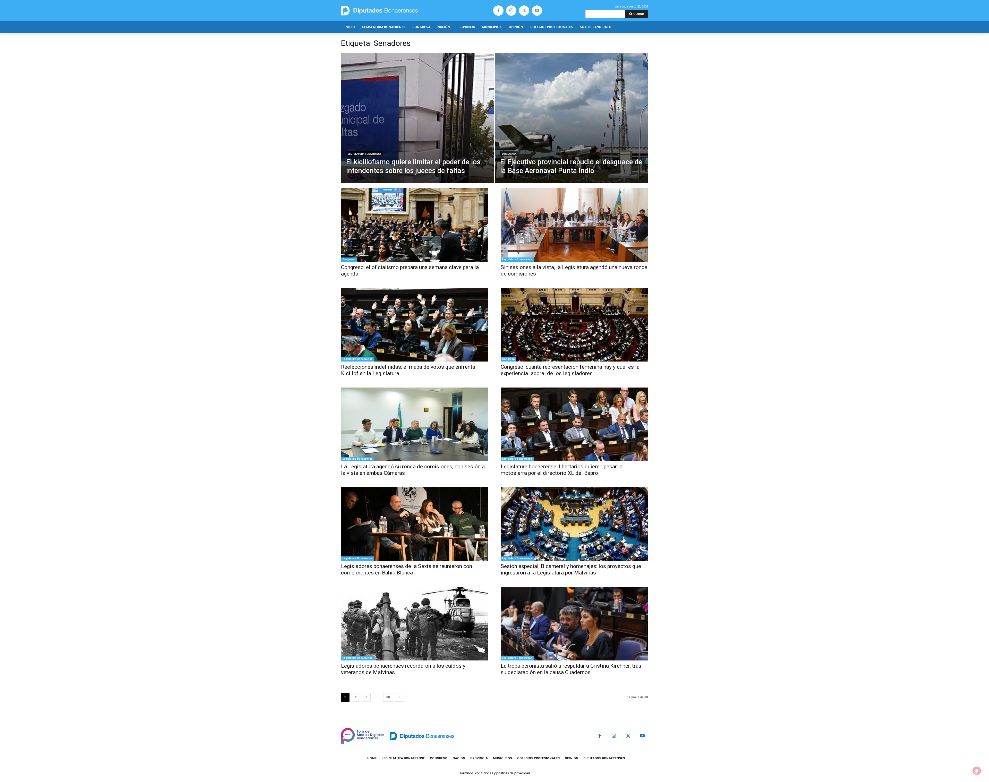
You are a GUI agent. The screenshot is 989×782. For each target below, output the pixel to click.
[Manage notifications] (977, 771)
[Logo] (403, 10)
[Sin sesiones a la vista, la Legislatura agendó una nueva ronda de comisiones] (574, 225)
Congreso (349, 259)
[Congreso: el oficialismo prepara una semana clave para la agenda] (414, 225)
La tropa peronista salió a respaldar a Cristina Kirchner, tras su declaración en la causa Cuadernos (571, 669)
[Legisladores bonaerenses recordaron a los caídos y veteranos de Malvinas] (414, 623)
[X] (524, 10)
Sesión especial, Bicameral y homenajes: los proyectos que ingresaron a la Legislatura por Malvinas (571, 569)
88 (388, 697)
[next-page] (399, 697)
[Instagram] (511, 10)
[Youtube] (537, 10)
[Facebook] (498, 10)
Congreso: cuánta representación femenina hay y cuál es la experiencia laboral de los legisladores (570, 370)
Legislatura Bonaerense (364, 153)
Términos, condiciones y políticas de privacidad (494, 773)
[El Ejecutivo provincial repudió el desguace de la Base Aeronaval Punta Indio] (571, 118)
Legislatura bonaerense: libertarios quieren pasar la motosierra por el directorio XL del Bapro (562, 469)
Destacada (509, 153)
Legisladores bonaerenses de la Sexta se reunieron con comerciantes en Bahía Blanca (406, 569)
